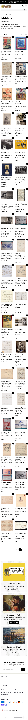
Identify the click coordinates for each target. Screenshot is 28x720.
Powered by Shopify (19, 717)
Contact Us (4, 683)
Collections (8, 14)
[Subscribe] (23, 669)
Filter (5, 34)
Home (2, 14)
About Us (3, 679)
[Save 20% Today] (14, 636)
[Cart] (22, 6)
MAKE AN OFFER (14, 2)
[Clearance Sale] (14, 604)
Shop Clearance (14, 622)
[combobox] (14, 9)
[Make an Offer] (14, 572)
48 (16, 549)
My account (4, 685)
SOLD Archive (4, 681)
